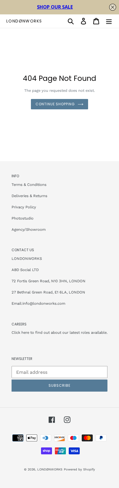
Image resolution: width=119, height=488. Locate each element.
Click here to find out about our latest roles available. (59, 332)
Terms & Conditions (29, 184)
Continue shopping (55, 104)
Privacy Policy (24, 207)
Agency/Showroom (29, 229)
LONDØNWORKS (24, 21)
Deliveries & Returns (29, 196)
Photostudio (23, 218)
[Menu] (109, 21)
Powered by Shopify (79, 469)
